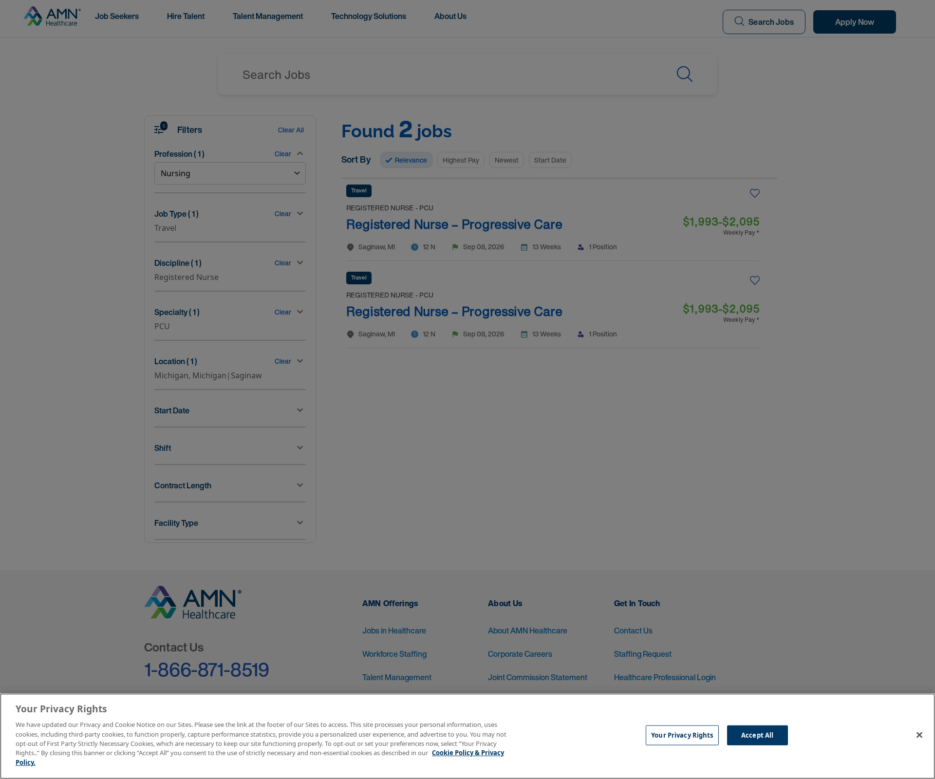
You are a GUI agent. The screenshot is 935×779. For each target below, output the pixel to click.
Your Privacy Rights (682, 735)
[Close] (919, 735)
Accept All (757, 735)
